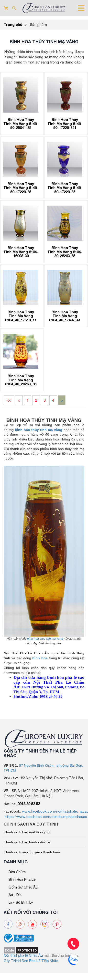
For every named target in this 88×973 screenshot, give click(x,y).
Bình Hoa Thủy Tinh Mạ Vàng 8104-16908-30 (20, 251)
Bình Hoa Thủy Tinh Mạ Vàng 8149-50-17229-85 (20, 187)
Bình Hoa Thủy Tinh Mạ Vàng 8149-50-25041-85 (20, 123)
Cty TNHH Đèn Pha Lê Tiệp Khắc (31, 961)
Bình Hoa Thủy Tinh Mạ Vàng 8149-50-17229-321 (64, 123)
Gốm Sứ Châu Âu (23, 887)
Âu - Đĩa (15, 895)
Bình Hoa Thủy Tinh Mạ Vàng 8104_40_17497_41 (64, 316)
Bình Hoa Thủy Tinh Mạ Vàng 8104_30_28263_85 (20, 380)
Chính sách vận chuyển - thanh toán (32, 852)
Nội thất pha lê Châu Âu (23, 955)
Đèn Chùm (17, 872)
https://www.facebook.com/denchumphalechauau (46, 817)
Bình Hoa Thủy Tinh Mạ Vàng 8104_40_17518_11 (20, 316)
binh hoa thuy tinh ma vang (45, 638)
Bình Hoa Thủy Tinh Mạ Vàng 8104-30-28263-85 (64, 251)
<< (8, 400)
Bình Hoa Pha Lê (22, 879)
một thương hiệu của (61, 955)
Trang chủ (13, 24)
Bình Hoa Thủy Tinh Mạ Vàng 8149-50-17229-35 (64, 187)
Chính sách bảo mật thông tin (26, 832)
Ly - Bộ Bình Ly (21, 902)
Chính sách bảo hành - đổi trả (27, 842)
